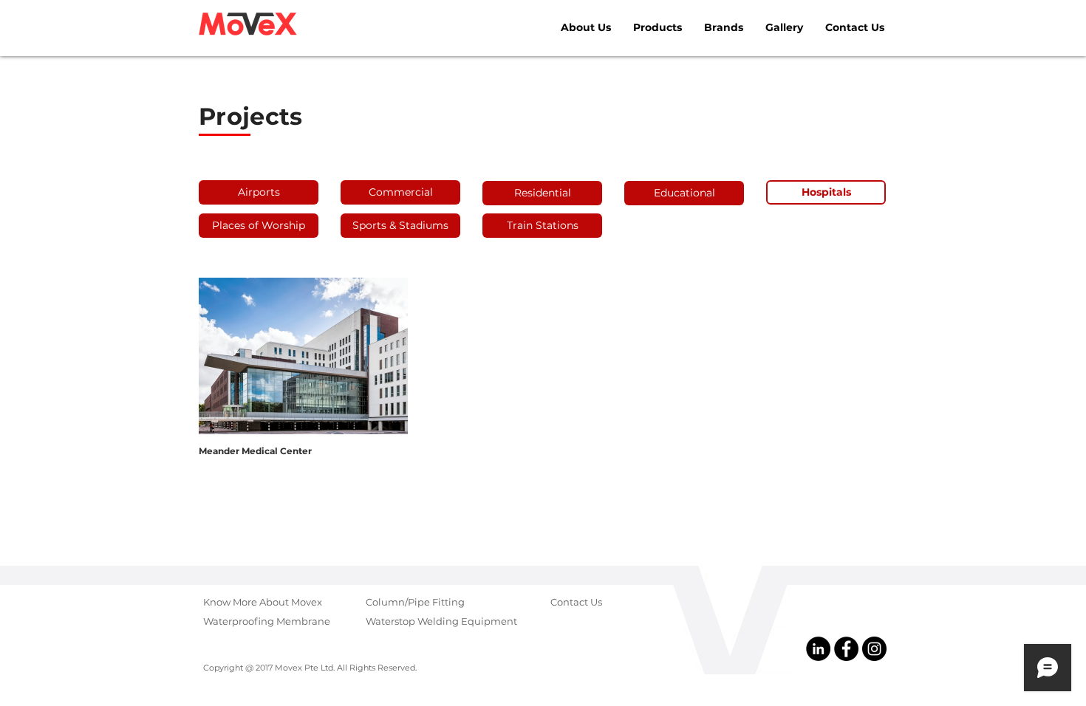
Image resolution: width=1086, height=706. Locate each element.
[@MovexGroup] (874, 649)
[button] (826, 192)
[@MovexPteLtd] (846, 649)
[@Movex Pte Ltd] (818, 649)
